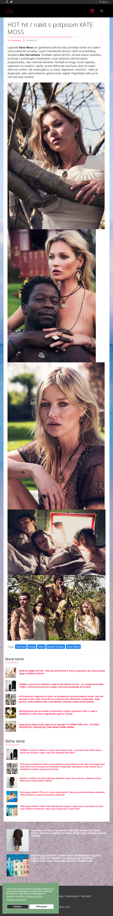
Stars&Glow (16, 40)
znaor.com (63, 906)
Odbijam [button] (17, 906)
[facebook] (7, 2)
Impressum (72, 896)
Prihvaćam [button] (41, 906)
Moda (31, 646)
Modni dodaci (55, 646)
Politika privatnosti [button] (16, 899)
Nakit (41, 646)
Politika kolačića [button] (34, 896)
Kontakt (86, 896)
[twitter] (11, 2)
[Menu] (92, 10)
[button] (101, 1)
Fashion (21, 646)
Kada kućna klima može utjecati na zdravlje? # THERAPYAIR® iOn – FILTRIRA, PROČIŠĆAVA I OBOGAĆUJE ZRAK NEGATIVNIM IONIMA (59, 726)
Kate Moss (73, 646)
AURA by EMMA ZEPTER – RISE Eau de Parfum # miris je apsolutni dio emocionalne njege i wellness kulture (62, 672)
